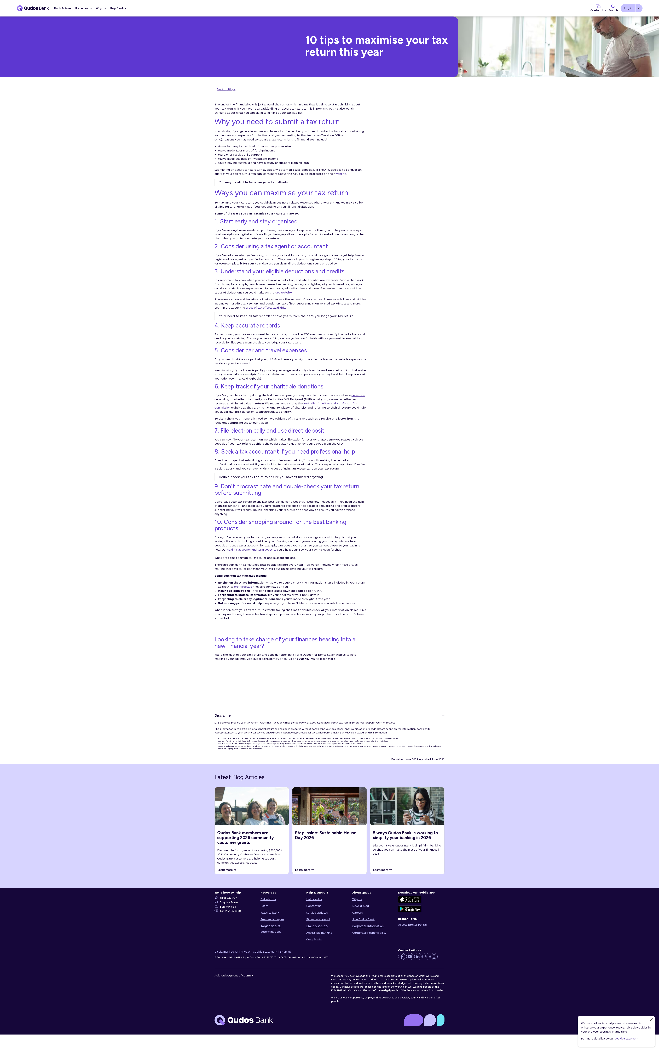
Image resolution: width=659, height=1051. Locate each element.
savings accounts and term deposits (251, 549)
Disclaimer (221, 951)
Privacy (245, 951)
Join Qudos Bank (363, 919)
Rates (264, 905)
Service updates (317, 912)
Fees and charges (272, 919)
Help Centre (118, 8)
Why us (357, 899)
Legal (234, 951)
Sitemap (285, 951)
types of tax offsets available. (266, 307)
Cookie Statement (265, 951)
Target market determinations (271, 928)
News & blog (360, 905)
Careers (357, 912)
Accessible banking (319, 932)
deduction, (358, 395)
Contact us (313, 905)
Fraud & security (317, 926)
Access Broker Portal (412, 924)
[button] (62, 8)
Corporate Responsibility (369, 932)
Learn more (225, 869)
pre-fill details (243, 586)
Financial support (318, 919)
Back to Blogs (226, 89)
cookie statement (627, 1038)
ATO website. (283, 292)
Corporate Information (368, 926)
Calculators (268, 899)
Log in (628, 8)
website (341, 173)
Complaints (314, 939)
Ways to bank (270, 912)
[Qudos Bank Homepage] (32, 8)
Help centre (314, 899)
